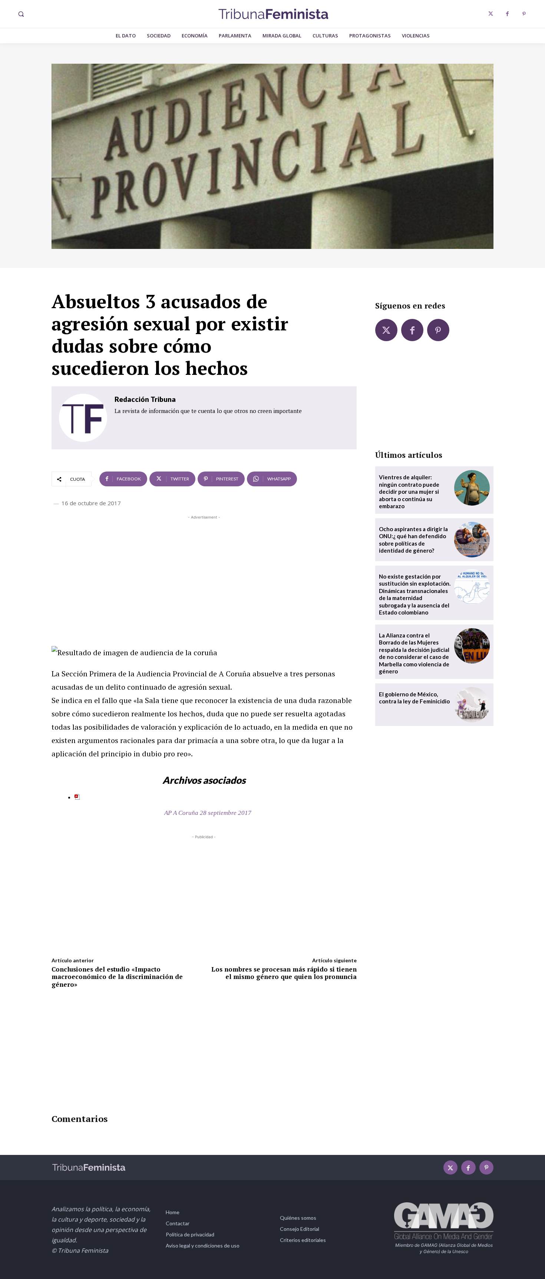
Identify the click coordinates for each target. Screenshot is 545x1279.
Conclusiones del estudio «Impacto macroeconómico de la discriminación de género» (117, 977)
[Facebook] (507, 13)
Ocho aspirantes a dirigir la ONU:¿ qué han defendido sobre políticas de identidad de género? (413, 540)
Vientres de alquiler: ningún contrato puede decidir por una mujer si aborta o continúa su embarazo (409, 491)
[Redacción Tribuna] (83, 418)
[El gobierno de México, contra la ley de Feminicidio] (472, 705)
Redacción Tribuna (145, 399)
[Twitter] (490, 13)
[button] (20, 14)
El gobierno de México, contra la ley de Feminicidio (414, 698)
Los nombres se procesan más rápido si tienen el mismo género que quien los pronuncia (284, 973)
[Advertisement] (204, 573)
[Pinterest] (524, 13)
